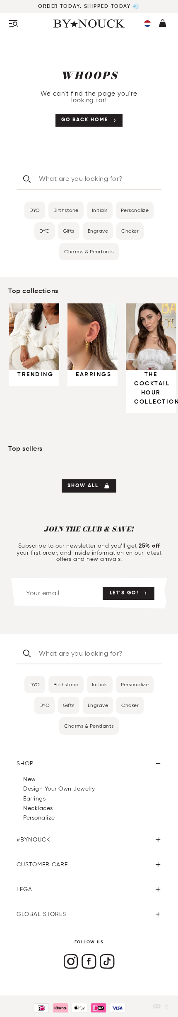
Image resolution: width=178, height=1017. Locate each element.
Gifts (69, 231)
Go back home (84, 120)
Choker (130, 231)
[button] (147, 24)
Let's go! (124, 593)
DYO (34, 210)
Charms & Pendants (89, 251)
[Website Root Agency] (167, 1006)
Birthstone (66, 210)
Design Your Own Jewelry (59, 788)
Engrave (98, 231)
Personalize (135, 210)
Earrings (34, 798)
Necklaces (38, 808)
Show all (83, 485)
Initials (100, 210)
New (29, 779)
